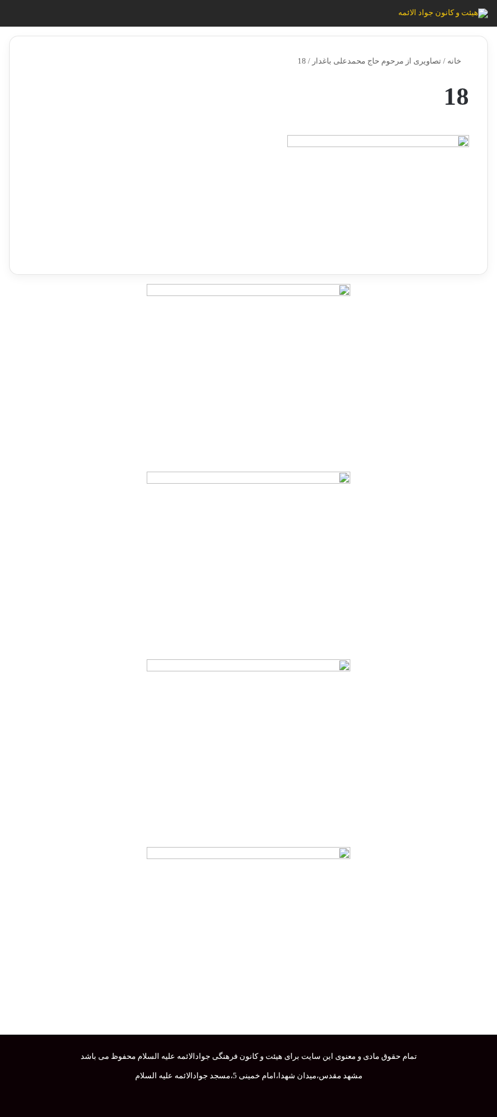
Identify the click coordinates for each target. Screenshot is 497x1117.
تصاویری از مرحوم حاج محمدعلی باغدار (376, 60)
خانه (455, 60)
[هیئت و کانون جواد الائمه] (443, 13)
